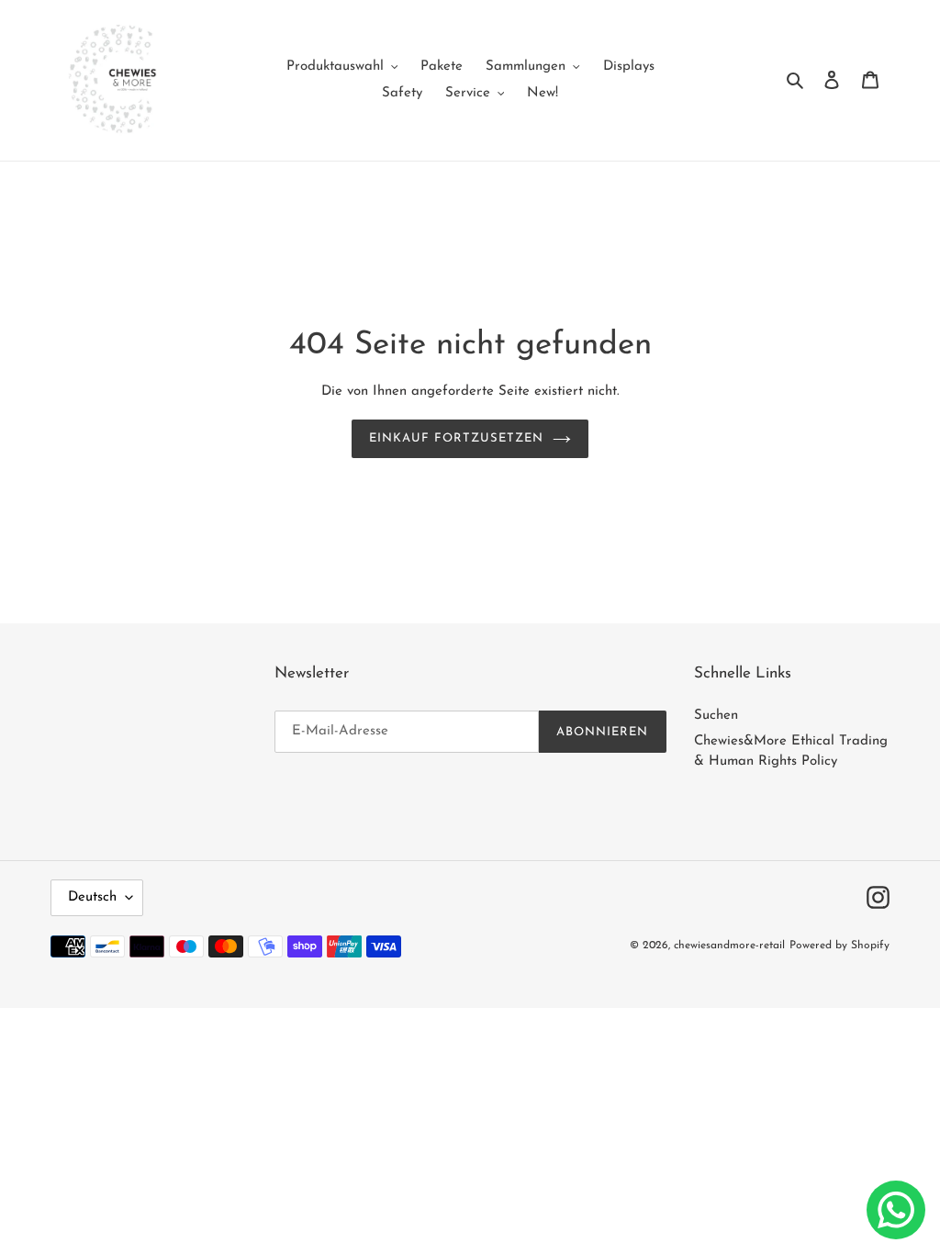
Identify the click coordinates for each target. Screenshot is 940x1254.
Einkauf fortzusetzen (456, 438)
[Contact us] (896, 1210)
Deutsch (92, 897)
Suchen (716, 715)
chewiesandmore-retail (729, 945)
